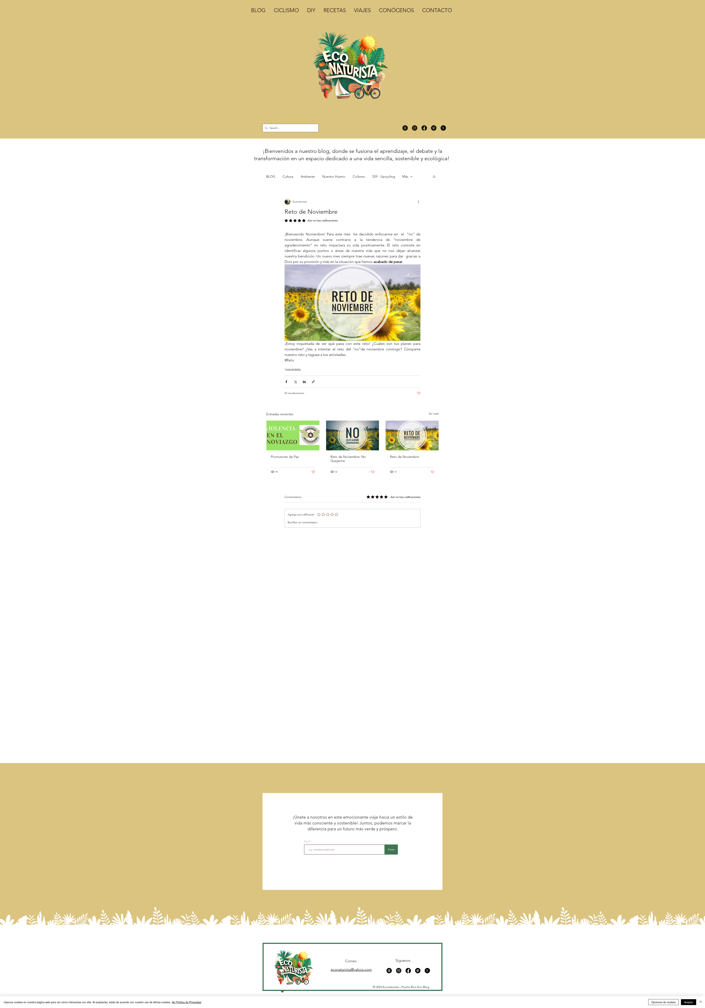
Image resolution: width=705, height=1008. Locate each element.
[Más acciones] (418, 202)
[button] (434, 176)
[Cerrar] (700, 1002)
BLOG (270, 177)
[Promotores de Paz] (292, 435)
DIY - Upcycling (384, 177)
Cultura (288, 177)
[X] (443, 128)
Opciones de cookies (663, 1002)
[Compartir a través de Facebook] (286, 381)
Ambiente (308, 177)
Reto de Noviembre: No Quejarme (348, 459)
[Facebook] (424, 128)
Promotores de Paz (285, 457)
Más (405, 177)
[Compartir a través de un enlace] (313, 381)
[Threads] (405, 128)
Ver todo (434, 413)
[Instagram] (414, 128)
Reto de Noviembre (404, 457)
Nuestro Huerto (333, 177)
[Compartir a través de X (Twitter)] (295, 381)
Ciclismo (359, 177)
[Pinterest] (433, 128)
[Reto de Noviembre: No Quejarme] (352, 435)
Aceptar (688, 1002)
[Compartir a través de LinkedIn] (304, 381)
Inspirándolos (293, 369)
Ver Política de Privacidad (186, 1002)
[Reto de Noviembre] (412, 435)
